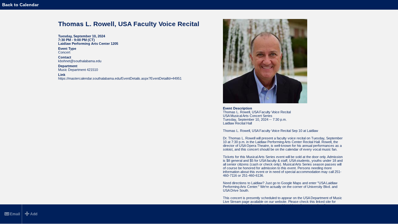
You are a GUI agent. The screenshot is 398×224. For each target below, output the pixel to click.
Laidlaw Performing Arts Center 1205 (88, 43)
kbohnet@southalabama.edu (79, 61)
